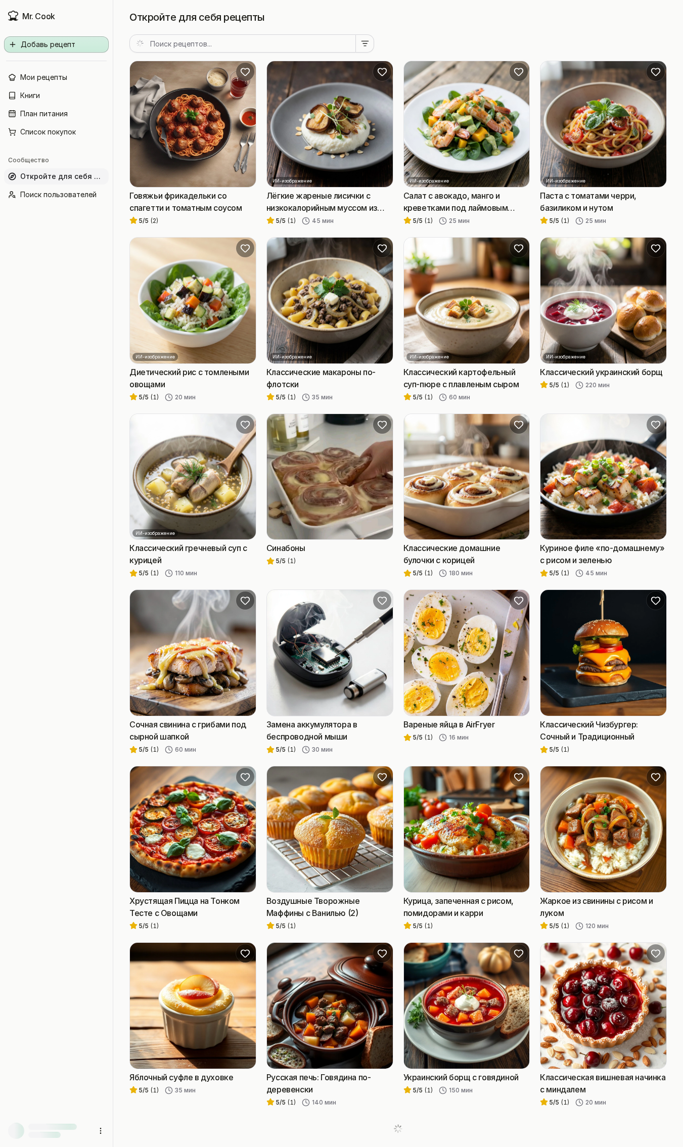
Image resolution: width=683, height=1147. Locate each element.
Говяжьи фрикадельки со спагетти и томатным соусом (185, 202)
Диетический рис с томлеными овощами (189, 378)
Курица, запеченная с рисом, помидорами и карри (458, 907)
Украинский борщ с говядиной (461, 1077)
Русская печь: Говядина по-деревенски (318, 1083)
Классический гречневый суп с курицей (188, 554)
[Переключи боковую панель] (113, 573)
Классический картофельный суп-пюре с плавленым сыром (461, 378)
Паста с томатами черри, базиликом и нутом (588, 202)
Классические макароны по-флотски (321, 378)
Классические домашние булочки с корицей (451, 554)
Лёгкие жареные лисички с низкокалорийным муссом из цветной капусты (321, 202)
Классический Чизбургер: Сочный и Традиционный (589, 730)
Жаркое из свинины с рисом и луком (596, 907)
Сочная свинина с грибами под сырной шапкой (187, 730)
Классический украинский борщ (601, 372)
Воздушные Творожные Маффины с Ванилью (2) (312, 907)
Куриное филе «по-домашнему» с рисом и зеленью (602, 554)
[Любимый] (245, 72)
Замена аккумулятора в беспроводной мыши (311, 730)
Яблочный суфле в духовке (181, 1077)
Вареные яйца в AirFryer (449, 724)
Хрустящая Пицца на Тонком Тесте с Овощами (184, 907)
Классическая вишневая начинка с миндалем (602, 1083)
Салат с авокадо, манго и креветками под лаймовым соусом (455, 202)
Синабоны (285, 548)
